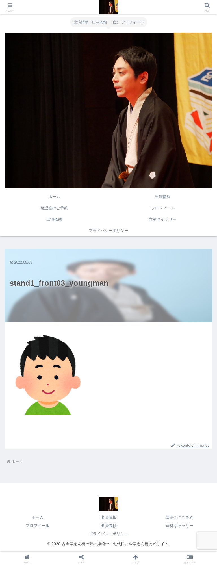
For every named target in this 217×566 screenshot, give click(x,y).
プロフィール (37, 525)
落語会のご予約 (179, 517)
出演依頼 (108, 525)
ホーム (38, 517)
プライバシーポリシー (108, 534)
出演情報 (108, 517)
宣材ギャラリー (179, 525)
